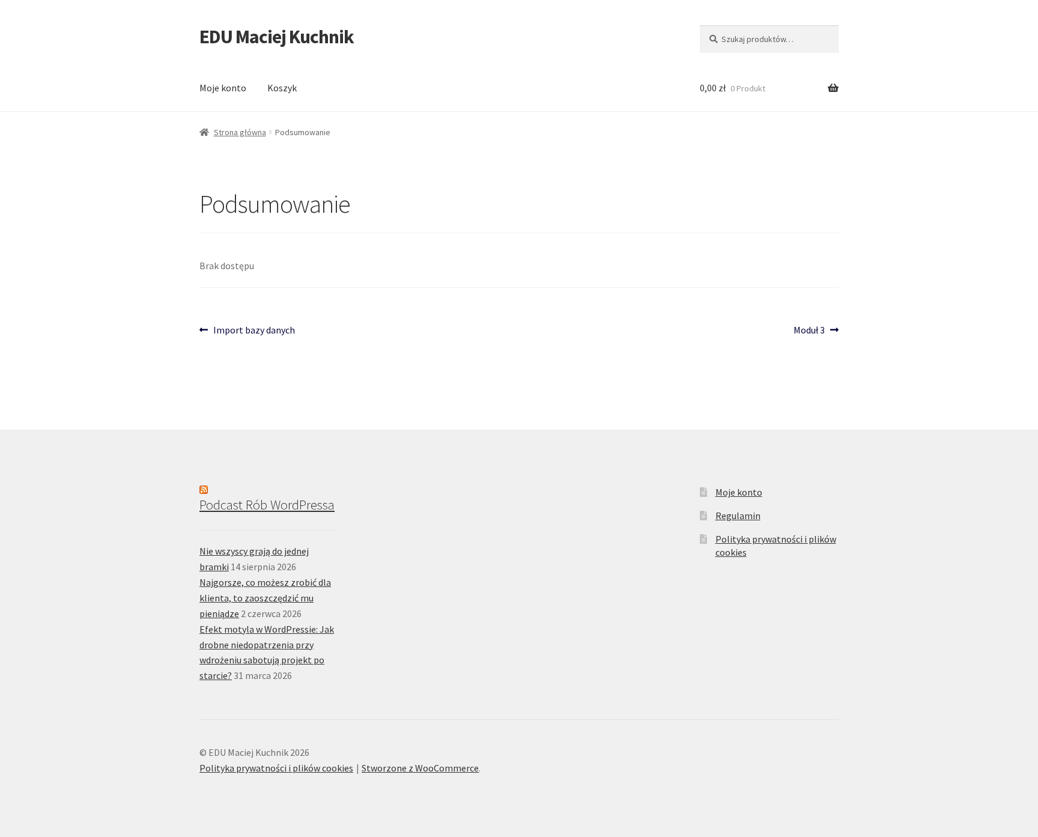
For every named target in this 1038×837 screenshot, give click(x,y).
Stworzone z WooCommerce (420, 768)
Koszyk (282, 88)
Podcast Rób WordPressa (267, 504)
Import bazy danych (254, 330)
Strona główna (240, 132)
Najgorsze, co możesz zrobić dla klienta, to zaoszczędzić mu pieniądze (265, 597)
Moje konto (222, 88)
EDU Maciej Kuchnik (276, 37)
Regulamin (737, 516)
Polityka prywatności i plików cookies (276, 768)
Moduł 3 (813, 330)
